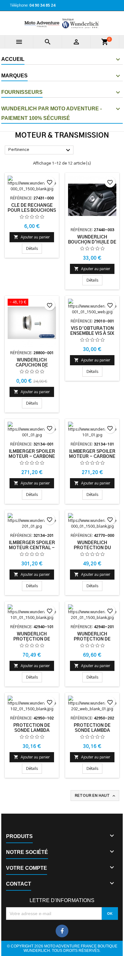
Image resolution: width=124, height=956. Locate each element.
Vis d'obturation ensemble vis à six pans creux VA (92, 333)
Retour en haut (95, 795)
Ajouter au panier (32, 237)
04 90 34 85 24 (42, 5)
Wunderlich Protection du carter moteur (92, 548)
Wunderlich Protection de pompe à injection (31, 639)
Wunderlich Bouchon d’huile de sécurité (92, 242)
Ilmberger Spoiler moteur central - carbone (32, 548)
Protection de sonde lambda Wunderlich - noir (32, 730)
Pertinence (40, 150)
